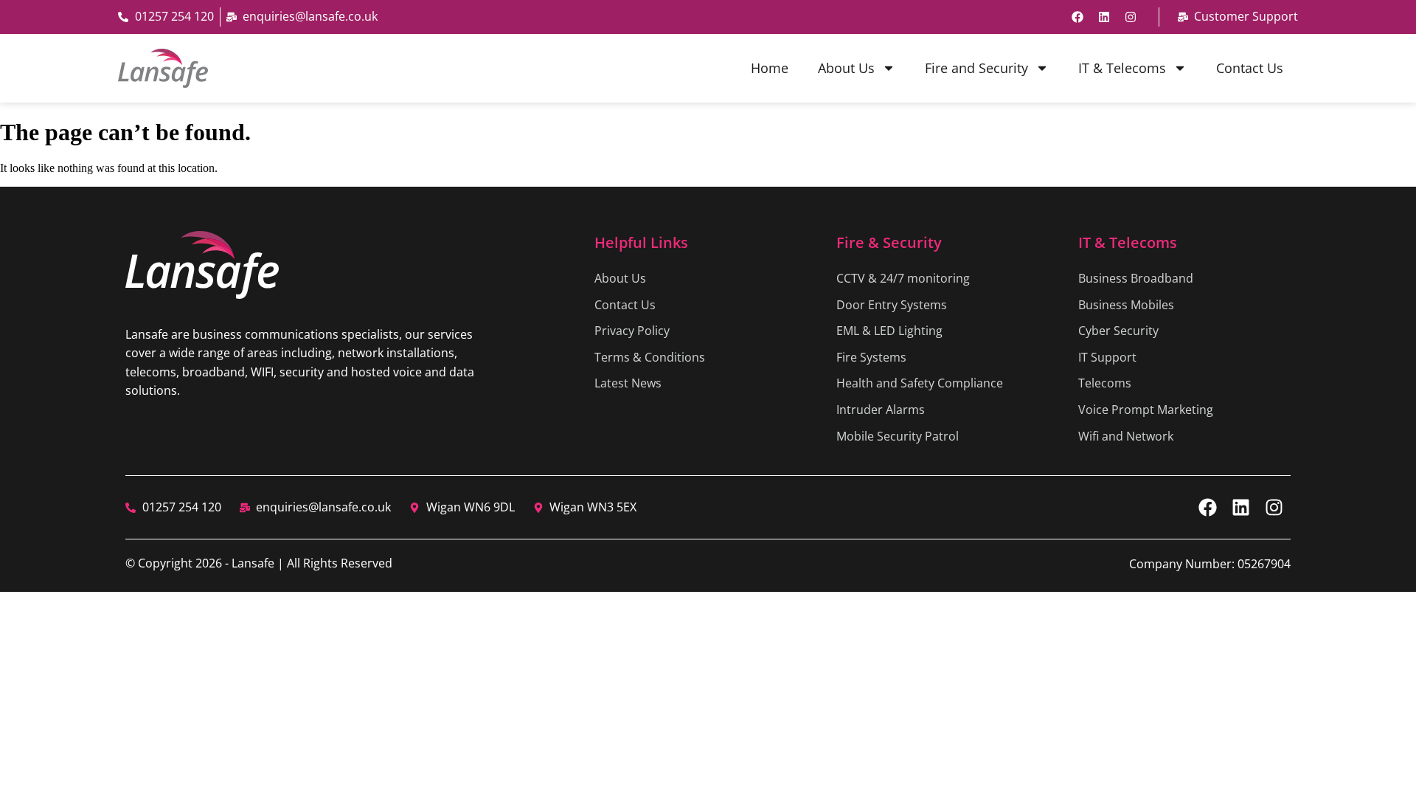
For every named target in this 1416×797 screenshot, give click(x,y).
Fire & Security (889, 242)
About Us (846, 68)
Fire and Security (976, 68)
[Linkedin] (1104, 17)
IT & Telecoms (1122, 68)
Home (769, 68)
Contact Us (1249, 68)
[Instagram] (1130, 17)
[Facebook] (1077, 17)
